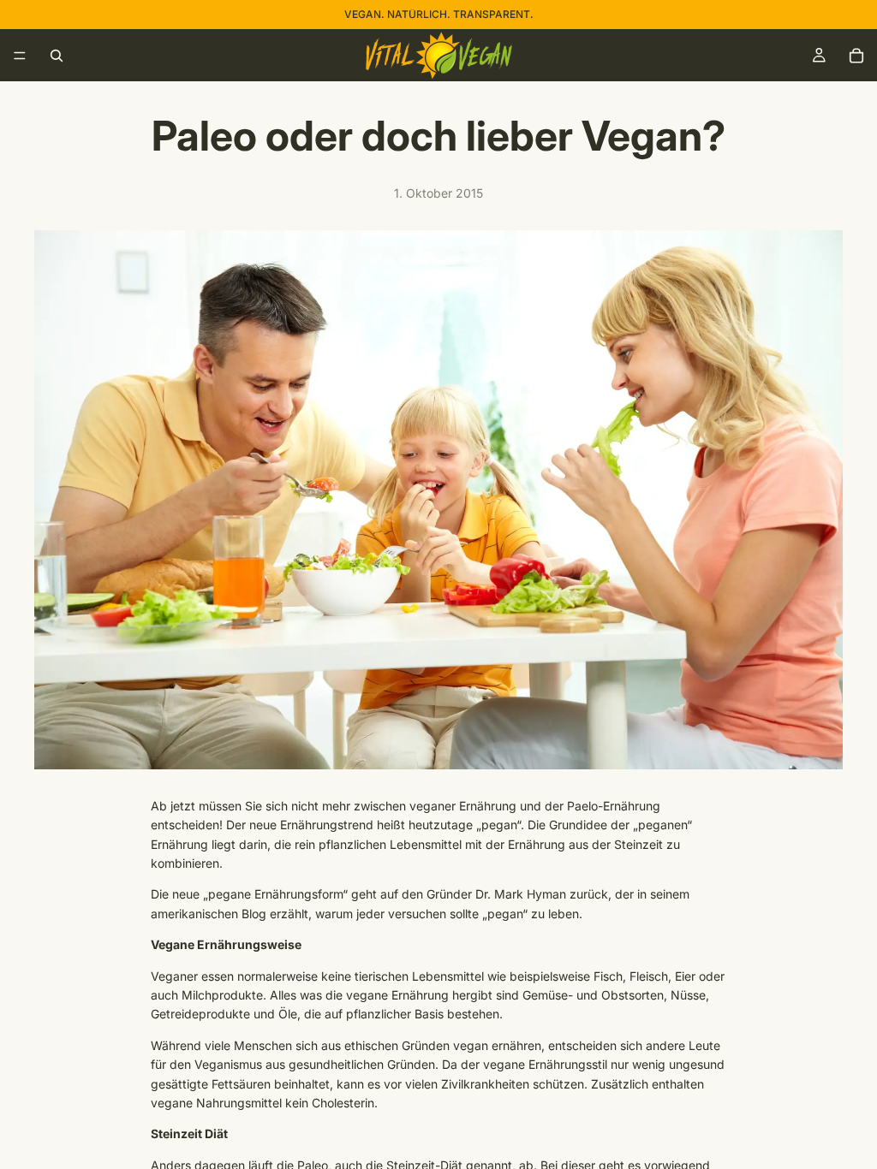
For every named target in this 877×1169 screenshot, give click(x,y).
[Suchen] (56, 55)
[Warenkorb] (856, 55)
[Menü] (19, 55)
